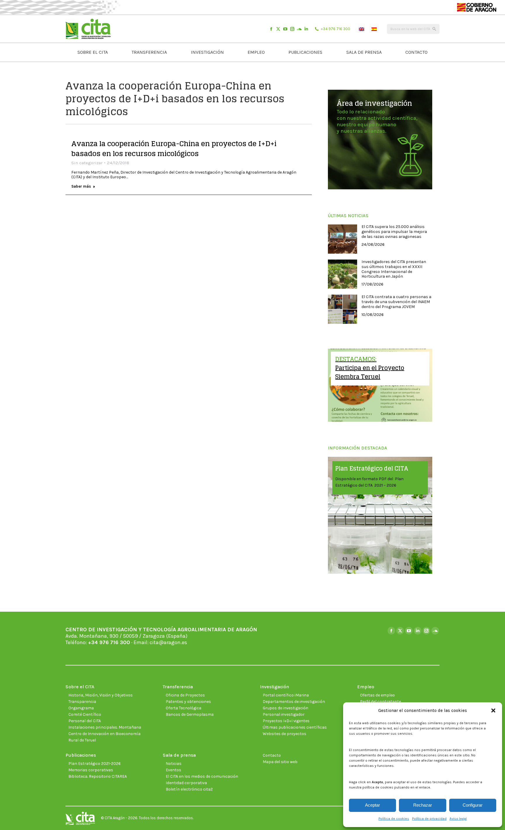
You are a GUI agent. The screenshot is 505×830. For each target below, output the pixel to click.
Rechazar (422, 805)
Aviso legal (458, 819)
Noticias (173, 763)
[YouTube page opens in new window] (285, 29)
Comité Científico (84, 714)
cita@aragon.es (168, 642)
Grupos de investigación (285, 708)
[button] (493, 710)
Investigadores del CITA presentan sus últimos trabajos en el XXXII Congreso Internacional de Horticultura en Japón (394, 269)
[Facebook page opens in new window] (271, 29)
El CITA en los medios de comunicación (202, 776)
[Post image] (342, 239)
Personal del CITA (84, 720)
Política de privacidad (429, 819)
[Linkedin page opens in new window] (306, 29)
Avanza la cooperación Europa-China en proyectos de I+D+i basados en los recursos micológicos (173, 148)
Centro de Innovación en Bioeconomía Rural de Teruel (104, 737)
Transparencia (82, 701)
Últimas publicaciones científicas (295, 727)
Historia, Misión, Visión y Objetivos (100, 695)
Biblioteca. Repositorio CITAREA (97, 776)
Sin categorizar (87, 162)
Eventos (173, 769)
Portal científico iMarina (286, 695)
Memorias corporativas (90, 769)
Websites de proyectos (284, 733)
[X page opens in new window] (278, 29)
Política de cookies (393, 819)
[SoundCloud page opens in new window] (299, 29)
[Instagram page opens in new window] (292, 29)
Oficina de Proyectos (185, 695)
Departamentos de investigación (294, 701)
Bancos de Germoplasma (190, 714)
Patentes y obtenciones (188, 701)
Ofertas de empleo (377, 695)
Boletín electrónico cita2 (189, 789)
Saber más (81, 186)
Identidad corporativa (186, 782)
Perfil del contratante (380, 701)
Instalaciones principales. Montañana (104, 727)
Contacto (272, 755)
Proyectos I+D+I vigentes (286, 720)
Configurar (472, 805)
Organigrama (81, 708)
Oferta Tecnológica (183, 708)
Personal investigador (284, 714)
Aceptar (372, 805)
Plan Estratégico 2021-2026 (94, 763)
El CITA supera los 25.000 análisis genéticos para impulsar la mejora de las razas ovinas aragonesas (394, 231)
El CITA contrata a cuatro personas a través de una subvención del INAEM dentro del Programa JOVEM (396, 302)
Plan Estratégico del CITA (371, 468)
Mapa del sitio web (280, 761)
